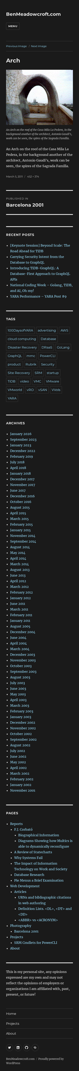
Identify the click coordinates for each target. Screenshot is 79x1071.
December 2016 (22, 496)
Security (47, 364)
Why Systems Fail (28, 858)
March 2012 (19, 587)
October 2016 (20, 502)
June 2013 (18, 575)
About (15, 948)
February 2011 (21, 615)
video (24, 381)
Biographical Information (38, 835)
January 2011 (20, 621)
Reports (16, 824)
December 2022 (22, 451)
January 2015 (20, 530)
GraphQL (15, 356)
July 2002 (17, 751)
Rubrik (31, 364)
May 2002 (18, 762)
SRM (38, 373)
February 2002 (21, 779)
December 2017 (22, 479)
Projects (16, 937)
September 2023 (23, 439)
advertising (47, 330)
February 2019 (21, 456)
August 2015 (20, 507)
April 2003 (18, 700)
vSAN (42, 390)
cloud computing (22, 339)
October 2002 (21, 734)
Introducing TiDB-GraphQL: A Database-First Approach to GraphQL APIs (40, 273)
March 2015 (19, 519)
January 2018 (20, 473)
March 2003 (19, 705)
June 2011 (17, 604)
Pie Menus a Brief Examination (39, 880)
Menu (12, 26)
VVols (56, 390)
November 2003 (23, 660)
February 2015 (21, 524)
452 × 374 (33, 176)
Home (11, 1014)
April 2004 (18, 643)
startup (53, 373)
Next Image (39, 46)
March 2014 (19, 564)
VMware (52, 381)
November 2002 (23, 728)
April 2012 (18, 581)
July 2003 (17, 683)
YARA (12, 398)
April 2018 (18, 468)
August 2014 (20, 547)
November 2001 (22, 790)
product (14, 364)
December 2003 (22, 655)
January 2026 (21, 434)
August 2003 (20, 677)
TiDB (11, 381)
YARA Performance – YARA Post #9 (38, 296)
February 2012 (21, 592)
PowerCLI (48, 356)
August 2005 (20, 626)
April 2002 (18, 768)
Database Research (29, 875)
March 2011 (19, 609)
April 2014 (18, 558)
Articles (20, 892)
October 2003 (21, 666)
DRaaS (47, 347)
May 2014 (17, 553)
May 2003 (18, 694)
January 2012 (20, 598)
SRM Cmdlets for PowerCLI (35, 943)
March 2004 (19, 649)
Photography (20, 926)
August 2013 (20, 570)
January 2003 (20, 717)
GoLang (63, 347)
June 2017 (18, 490)
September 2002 (23, 739)
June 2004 (18, 638)
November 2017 (22, 485)
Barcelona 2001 (26, 931)
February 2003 (21, 711)
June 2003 (18, 689)
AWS (64, 330)
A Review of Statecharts (33, 852)
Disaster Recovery (22, 347)
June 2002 (18, 756)
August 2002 (20, 745)
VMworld (15, 390)
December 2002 (22, 722)
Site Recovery (19, 373)
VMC (37, 381)
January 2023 (20, 445)
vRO (30, 390)
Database (48, 339)
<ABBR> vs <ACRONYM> (38, 920)
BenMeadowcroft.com (33, 14)
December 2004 (22, 632)
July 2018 (17, 462)
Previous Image (16, 46)
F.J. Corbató (23, 829)
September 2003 (23, 672)
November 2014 (22, 536)
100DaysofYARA (20, 330)
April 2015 (18, 513)
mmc (31, 356)
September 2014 (23, 541)
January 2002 (20, 785)
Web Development (25, 886)
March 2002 (19, 773)
